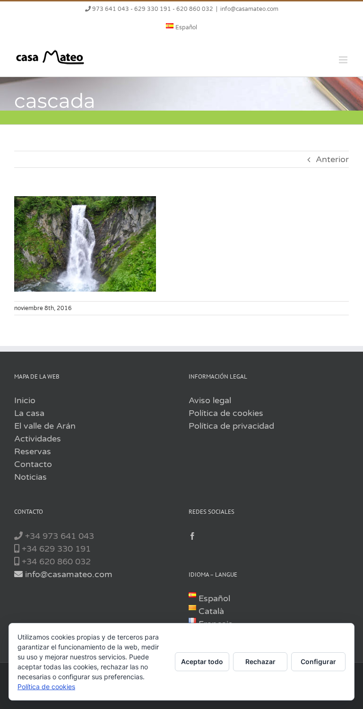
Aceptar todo (202, 661)
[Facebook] (192, 536)
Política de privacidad (231, 426)
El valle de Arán (45, 426)
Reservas (32, 451)
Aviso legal (210, 400)
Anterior (332, 159)
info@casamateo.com (249, 9)
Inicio (24, 400)
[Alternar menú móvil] (344, 60)
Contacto (33, 464)
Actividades (37, 438)
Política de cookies (226, 413)
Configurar (318, 661)
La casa (29, 413)
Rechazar (260, 661)
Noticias (30, 477)
